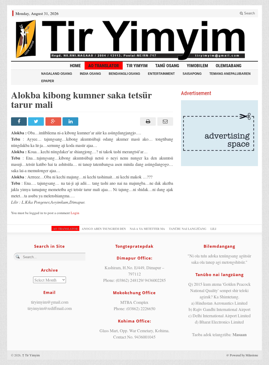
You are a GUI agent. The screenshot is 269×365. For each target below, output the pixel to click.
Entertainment (161, 74)
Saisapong (192, 74)
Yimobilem (197, 65)
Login (75, 212)
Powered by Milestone (244, 355)
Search (249, 13)
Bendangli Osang (124, 74)
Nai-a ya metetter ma (147, 229)
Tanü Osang (167, 65)
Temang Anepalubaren (230, 74)
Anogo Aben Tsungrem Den (104, 229)
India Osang (90, 74)
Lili (213, 229)
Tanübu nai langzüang (187, 229)
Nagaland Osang (56, 74)
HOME (75, 65)
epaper (47, 81)
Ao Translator (103, 65)
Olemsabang (228, 65)
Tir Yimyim (137, 65)
